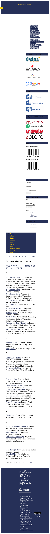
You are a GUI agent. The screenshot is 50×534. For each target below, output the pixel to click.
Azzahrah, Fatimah (13, 329)
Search (12, 242)
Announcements (15, 248)
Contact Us (33, 43)
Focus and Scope (34, 26)
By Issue (32, 212)
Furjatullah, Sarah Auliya (15, 437)
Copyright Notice (34, 48)
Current (12, 244)
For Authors (33, 225)
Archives (12, 246)
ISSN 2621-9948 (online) (26, 513)
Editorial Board (34, 27)
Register (12, 240)
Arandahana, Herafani (14, 308)
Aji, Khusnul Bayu (13, 277)
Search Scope (29, 203)
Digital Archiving (34, 47)
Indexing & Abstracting (35, 44)
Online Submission (35, 40)
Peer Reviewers (34, 29)
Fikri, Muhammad (12, 433)
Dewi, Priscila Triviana (14, 385)
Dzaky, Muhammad (13, 402)
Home (12, 233)
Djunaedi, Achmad (13, 396)
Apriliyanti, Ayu (12, 304)
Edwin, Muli (10, 415)
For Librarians (33, 227)
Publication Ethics (34, 30)
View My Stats (38, 515)
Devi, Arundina (11, 379)
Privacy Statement (34, 36)
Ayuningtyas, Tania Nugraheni (17, 323)
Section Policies (34, 39)
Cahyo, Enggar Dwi (13, 358)
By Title (32, 215)
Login (11, 238)
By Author (32, 214)
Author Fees (33, 35)
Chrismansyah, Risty (13, 368)
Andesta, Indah (11, 300)
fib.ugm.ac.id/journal (26, 530)
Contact (12, 252)
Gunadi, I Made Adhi (13, 454)
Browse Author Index (27, 256)
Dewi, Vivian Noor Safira (15, 390)
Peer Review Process (35, 38)
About (12, 235)
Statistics (12, 250)
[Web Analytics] (37, 513)
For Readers (33, 224)
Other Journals (33, 216)
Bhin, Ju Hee (10, 349)
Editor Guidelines (34, 31)
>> (31, 462)
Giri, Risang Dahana (13, 450)
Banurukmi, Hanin (12, 342)
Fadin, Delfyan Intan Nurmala (17, 426)
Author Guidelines (34, 34)
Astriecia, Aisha (11, 313)
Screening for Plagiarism (36, 45)
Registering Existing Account (37, 41)
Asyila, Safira (11, 317)
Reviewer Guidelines (35, 32)
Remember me (32, 190)
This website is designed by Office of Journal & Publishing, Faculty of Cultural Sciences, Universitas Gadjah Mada (26, 521)
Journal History (34, 25)
